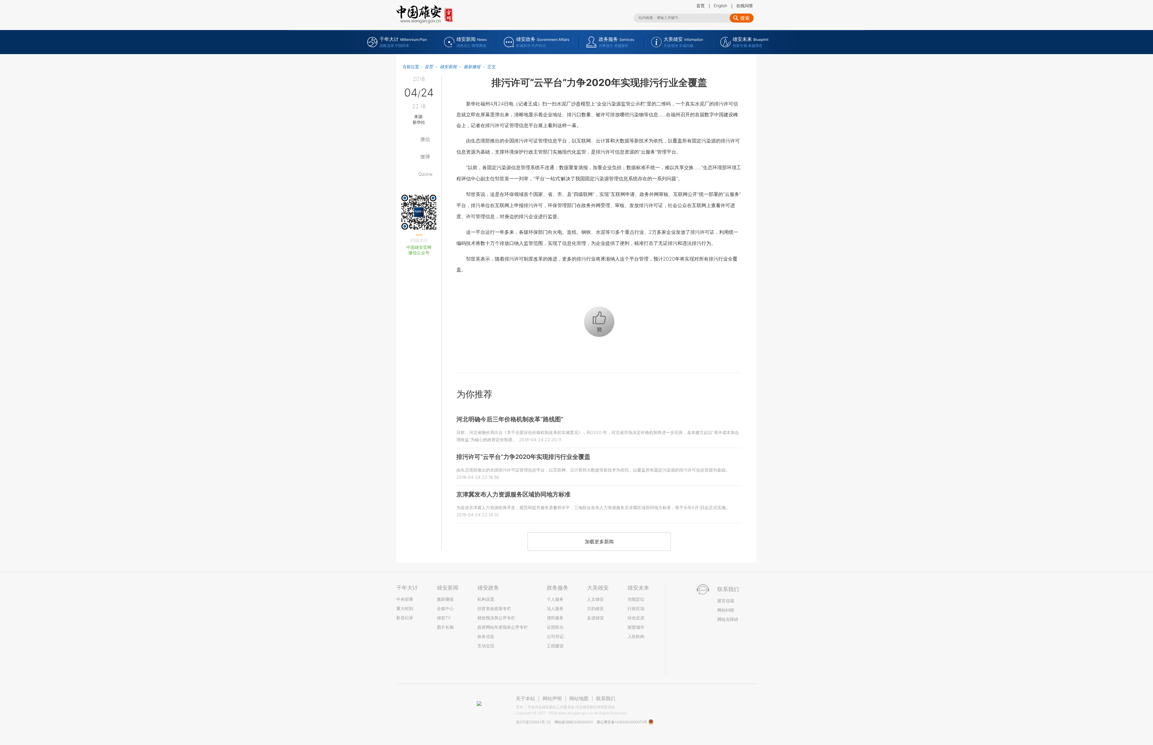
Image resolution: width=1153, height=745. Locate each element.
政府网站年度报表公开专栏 (502, 627)
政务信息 (485, 636)
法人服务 (555, 608)
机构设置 (485, 599)
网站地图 (579, 698)
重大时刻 (404, 608)
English (720, 5)
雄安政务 (488, 588)
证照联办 (555, 627)
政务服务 (557, 588)
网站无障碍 (727, 619)
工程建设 (555, 645)
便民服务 (555, 617)
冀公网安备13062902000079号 (622, 722)
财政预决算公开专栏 (496, 617)
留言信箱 (725, 600)
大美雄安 (598, 588)
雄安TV (444, 617)
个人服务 (555, 599)
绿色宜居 (636, 617)
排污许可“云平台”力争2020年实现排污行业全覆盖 (523, 456)
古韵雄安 (595, 608)
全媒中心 (445, 608)
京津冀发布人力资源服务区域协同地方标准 (513, 494)
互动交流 (485, 645)
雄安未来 (638, 588)
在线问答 (744, 5)
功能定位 (636, 599)
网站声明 (552, 698)
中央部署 (404, 599)
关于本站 (525, 698)
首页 (700, 5)
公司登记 (555, 636)
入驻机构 (636, 636)
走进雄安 (595, 617)
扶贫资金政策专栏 (494, 608)
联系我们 (605, 698)
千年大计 (407, 588)
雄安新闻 (448, 66)
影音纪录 (404, 617)
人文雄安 (595, 599)
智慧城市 (636, 627)
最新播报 (472, 66)
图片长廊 (445, 627)
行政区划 (636, 608)
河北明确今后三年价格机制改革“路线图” (509, 419)
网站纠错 (725, 609)
